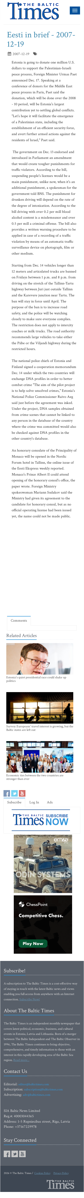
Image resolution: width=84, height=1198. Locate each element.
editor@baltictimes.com (33, 1084)
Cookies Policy (42, 1173)
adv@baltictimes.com (36, 1095)
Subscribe (14, 802)
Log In (34, 802)
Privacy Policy (61, 1173)
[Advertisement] (42, 567)
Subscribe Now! (29, 999)
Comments (19, 620)
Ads (50, 802)
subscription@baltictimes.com (43, 1089)
